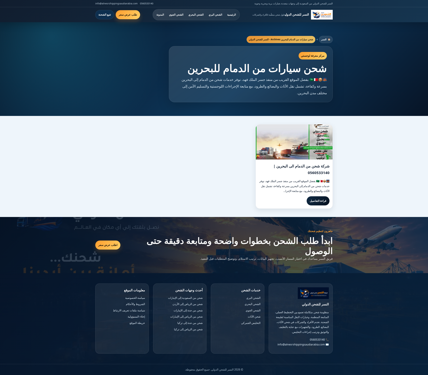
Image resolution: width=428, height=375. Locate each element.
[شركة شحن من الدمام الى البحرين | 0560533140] (294, 142)
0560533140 (146, 3)
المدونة (160, 14)
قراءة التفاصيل (318, 201)
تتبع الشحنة (104, 14)
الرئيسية (231, 14)
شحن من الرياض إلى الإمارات (186, 316)
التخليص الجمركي (250, 323)
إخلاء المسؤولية (136, 316)
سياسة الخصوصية (135, 298)
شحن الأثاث (254, 316)
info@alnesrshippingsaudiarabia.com (116, 3)
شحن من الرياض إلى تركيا (188, 329)
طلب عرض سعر (128, 14)
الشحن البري (215, 14)
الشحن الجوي (176, 14)
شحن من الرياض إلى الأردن (188, 304)
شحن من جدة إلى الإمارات (188, 310)
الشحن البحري (196, 14)
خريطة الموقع (137, 323)
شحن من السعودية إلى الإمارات (185, 298)
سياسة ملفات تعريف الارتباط (129, 310)
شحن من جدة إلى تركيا (190, 323)
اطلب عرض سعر (107, 245)
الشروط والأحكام (135, 304)
